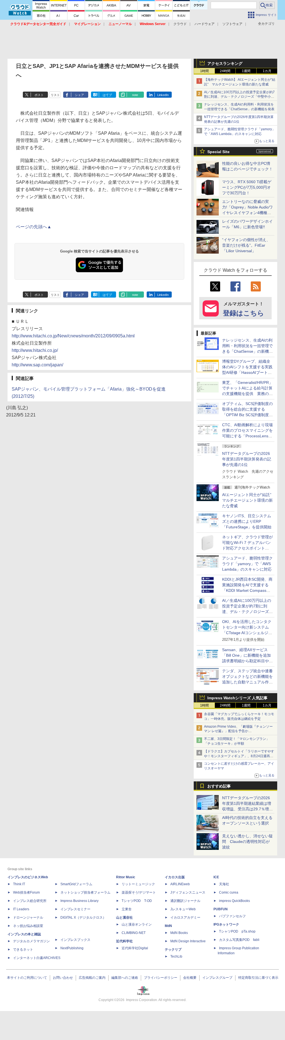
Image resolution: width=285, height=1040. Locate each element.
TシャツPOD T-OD (137, 901)
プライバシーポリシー (160, 978)
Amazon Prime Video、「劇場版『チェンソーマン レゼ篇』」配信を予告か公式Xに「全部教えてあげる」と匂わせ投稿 (238, 731)
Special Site (218, 151)
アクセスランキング (224, 63)
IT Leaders (21, 909)
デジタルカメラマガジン (31, 941)
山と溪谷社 (124, 917)
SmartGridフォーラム (76, 884)
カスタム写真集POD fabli (239, 940)
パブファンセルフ (232, 916)
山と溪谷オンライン (137, 924)
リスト (55, 95)
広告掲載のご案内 (92, 978)
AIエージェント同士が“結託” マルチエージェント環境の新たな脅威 (248, 500)
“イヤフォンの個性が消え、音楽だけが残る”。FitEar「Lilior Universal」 (246, 245)
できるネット (23, 949)
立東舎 (127, 909)
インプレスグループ (217, 978)
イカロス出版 (175, 877)
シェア (79, 95)
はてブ (107, 95)
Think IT (19, 884)
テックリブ (173, 949)
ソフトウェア (232, 24)
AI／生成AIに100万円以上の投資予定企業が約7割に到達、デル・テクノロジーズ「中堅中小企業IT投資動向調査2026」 (239, 97)
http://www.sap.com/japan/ (37, 364)
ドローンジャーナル (28, 917)
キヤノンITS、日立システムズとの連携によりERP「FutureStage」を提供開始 (246, 521)
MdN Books (179, 933)
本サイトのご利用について (27, 978)
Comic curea (228, 892)
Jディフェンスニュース (187, 892)
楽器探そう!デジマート (139, 892)
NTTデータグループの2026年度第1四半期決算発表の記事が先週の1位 (246, 459)
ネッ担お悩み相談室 (28, 926)
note (135, 95)
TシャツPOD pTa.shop (237, 931)
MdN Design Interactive (188, 941)
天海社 (224, 884)
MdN (168, 926)
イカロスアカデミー (185, 917)
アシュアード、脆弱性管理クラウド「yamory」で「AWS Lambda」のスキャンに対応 (247, 563)
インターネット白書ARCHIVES (36, 958)
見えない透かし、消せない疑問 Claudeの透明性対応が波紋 (247, 841)
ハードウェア (205, 24)
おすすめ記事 (219, 786)
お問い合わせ (63, 978)
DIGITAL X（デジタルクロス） (83, 917)
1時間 (204, 71)
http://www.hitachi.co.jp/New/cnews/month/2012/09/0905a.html (73, 335)
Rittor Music (125, 877)
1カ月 (267, 71)
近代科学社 (124, 941)
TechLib (176, 956)
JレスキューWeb (183, 909)
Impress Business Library (79, 901)
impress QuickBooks (234, 901)
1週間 (246, 71)
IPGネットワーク (226, 924)
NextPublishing (71, 948)
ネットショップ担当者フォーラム (85, 892)
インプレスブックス (75, 940)
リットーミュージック (138, 884)
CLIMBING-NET (134, 933)
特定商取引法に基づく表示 (258, 978)
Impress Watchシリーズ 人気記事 (237, 698)
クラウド (180, 24)
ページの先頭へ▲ (33, 226)
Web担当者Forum (26, 892)
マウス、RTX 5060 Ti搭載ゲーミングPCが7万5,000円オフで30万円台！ (246, 187)
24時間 (225, 71)
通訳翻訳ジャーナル (185, 901)
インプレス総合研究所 (29, 901)
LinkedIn (163, 95)
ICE (216, 877)
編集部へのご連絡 (124, 978)
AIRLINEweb (180, 884)
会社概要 (189, 978)
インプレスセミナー (75, 909)
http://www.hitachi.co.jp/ (35, 350)
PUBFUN (220, 909)
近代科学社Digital (135, 948)
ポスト (39, 95)
